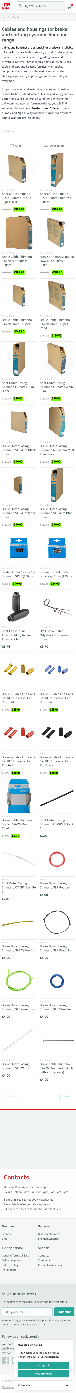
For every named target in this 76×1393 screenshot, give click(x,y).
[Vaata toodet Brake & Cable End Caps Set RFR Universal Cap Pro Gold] (19, 670)
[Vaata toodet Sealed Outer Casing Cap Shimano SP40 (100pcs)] (19, 548)
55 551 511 (20, 1200)
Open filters (57, 146)
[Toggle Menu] (8, 6)
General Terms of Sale (15, 1256)
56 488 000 (18, 1204)
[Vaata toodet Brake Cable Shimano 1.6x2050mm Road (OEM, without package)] (57, 1040)
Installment (9, 1270)
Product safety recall (50, 1265)
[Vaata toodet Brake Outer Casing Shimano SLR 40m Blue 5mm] (57, 484)
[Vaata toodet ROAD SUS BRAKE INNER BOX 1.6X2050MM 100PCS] (57, 232)
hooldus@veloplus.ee (47, 1209)
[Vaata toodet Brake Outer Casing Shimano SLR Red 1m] (57, 859)
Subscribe (64, 1312)
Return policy (10, 1265)
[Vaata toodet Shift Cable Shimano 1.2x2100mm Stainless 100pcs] (57, 169)
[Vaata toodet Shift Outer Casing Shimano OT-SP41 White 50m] (57, 358)
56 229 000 (26, 1209)
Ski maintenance (48, 1239)
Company (44, 1260)
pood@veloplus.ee (38, 1204)
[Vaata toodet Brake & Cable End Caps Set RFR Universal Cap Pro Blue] (57, 670)
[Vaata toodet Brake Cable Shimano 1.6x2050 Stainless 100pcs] (19, 232)
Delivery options (12, 1260)
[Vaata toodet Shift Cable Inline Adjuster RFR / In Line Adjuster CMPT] (19, 607)
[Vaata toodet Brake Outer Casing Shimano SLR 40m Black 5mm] (19, 422)
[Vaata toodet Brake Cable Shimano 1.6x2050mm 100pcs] (19, 295)
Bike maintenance (49, 1234)
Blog (4, 1239)
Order (19, 146)
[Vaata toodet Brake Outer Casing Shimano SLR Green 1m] (19, 981)
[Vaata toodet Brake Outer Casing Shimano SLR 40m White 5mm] (19, 484)
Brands (6, 1234)
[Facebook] (5, 1360)
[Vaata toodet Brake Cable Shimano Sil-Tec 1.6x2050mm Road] (19, 796)
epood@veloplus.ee (40, 1200)
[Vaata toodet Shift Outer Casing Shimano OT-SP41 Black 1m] (57, 796)
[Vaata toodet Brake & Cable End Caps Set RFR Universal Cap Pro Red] (19, 733)
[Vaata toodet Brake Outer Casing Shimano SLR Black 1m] (57, 922)
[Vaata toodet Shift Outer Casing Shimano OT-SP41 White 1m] (19, 859)
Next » (67, 1096)
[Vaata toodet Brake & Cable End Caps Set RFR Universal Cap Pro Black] (57, 733)
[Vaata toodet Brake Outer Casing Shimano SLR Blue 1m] (57, 981)
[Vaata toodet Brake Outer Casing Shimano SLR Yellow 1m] (19, 922)
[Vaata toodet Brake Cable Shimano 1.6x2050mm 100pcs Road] (57, 295)
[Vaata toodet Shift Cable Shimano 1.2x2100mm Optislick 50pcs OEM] (19, 169)
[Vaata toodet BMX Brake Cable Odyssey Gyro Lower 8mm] (57, 607)
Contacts (43, 1256)
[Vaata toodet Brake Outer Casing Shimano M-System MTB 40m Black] (57, 422)
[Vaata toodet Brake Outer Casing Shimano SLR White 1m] (19, 1040)
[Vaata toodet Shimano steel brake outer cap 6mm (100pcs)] (57, 548)
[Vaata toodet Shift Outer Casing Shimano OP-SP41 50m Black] (19, 358)
